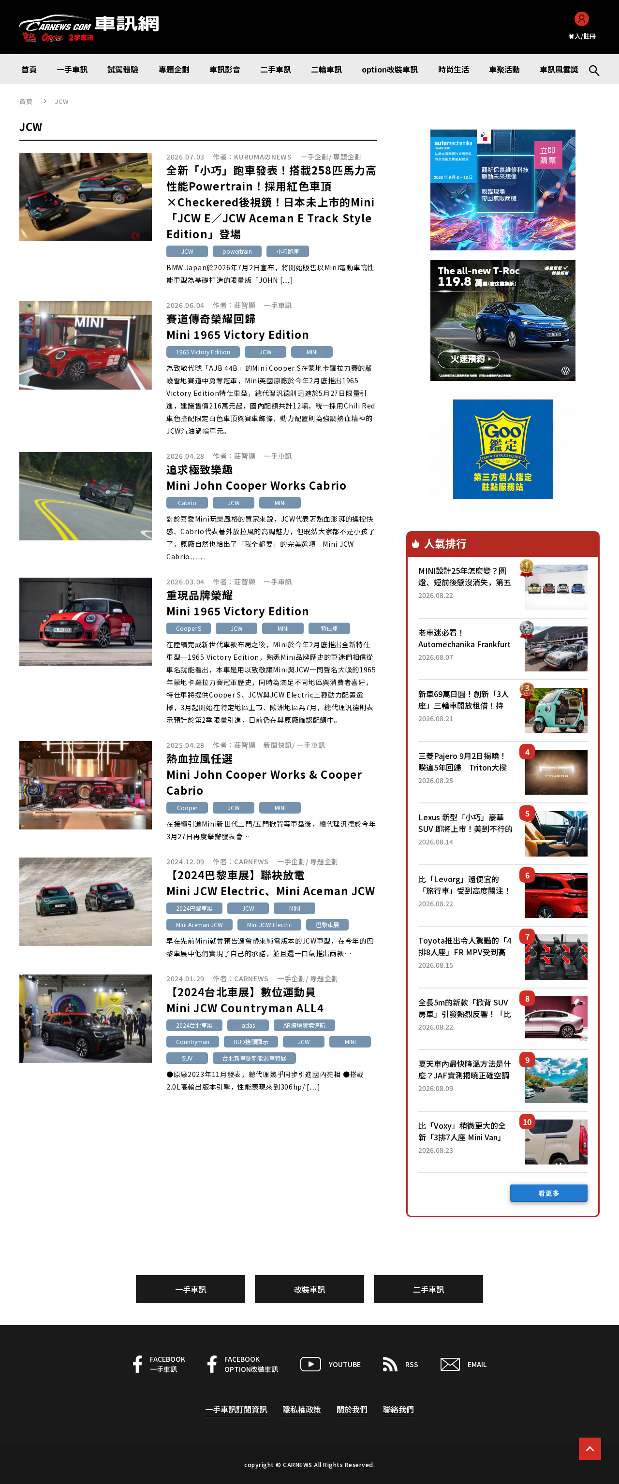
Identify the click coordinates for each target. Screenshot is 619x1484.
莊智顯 (244, 305)
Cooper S (188, 628)
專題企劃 (347, 156)
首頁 (26, 101)
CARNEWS (251, 861)
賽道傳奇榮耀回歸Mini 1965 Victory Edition (238, 326)
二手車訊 (428, 1289)
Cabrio (187, 502)
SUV (187, 1058)
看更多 (549, 1193)
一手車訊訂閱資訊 (236, 1409)
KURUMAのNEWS (263, 156)
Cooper (187, 807)
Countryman (192, 1041)
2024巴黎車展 (194, 908)
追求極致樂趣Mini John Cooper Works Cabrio (256, 477)
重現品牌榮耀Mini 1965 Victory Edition (238, 602)
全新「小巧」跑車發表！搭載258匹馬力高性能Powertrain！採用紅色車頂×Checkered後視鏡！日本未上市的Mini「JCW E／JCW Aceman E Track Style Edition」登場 (271, 201)
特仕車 (329, 628)
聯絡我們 (398, 1409)
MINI (312, 352)
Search (590, 69)
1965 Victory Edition (203, 352)
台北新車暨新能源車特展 (254, 1058)
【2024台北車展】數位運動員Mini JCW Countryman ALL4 (245, 999)
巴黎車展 (327, 924)
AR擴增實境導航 (304, 1025)
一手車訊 (278, 305)
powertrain (237, 251)
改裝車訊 (309, 1289)
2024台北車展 (194, 1025)
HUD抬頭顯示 (251, 1041)
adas (248, 1025)
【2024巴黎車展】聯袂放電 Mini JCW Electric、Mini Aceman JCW (270, 882)
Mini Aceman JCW (199, 924)
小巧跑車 (287, 251)
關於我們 (352, 1409)
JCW (187, 251)
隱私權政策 (301, 1409)
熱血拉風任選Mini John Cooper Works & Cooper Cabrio (264, 774)
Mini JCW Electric (269, 924)
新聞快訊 (278, 745)
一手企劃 (314, 156)
